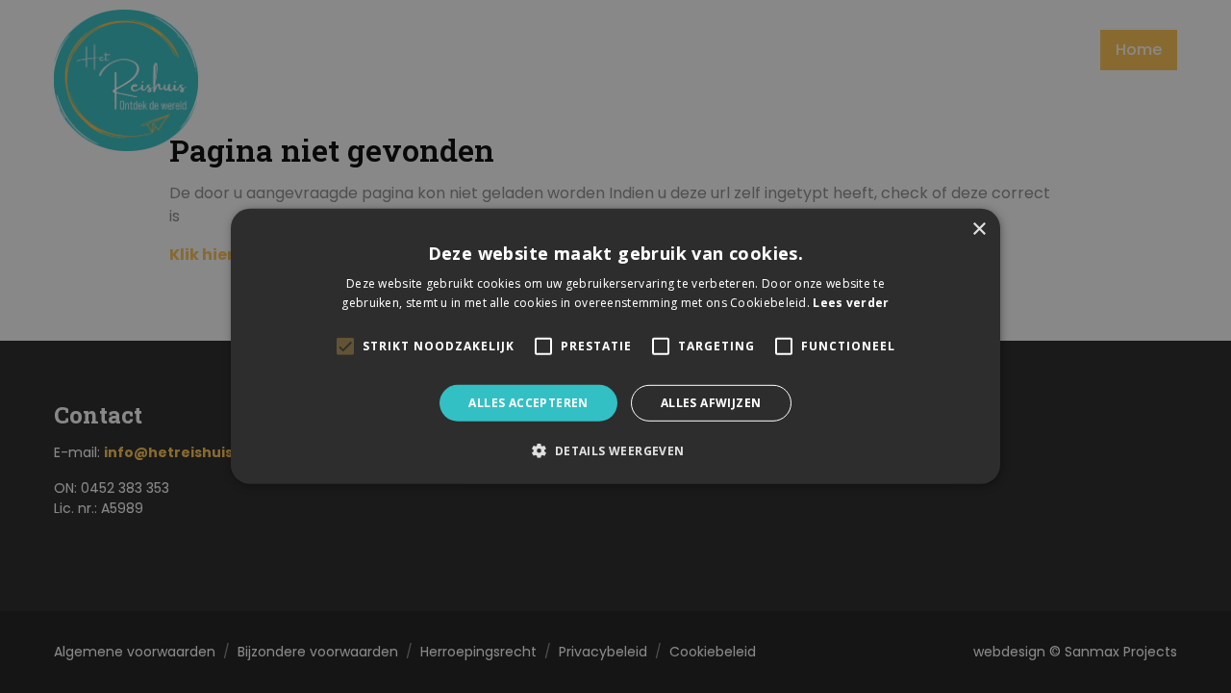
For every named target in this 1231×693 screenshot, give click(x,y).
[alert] (615, 346)
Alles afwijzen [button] (711, 403)
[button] (615, 450)
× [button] (978, 229)
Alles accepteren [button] (528, 403)
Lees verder (851, 303)
